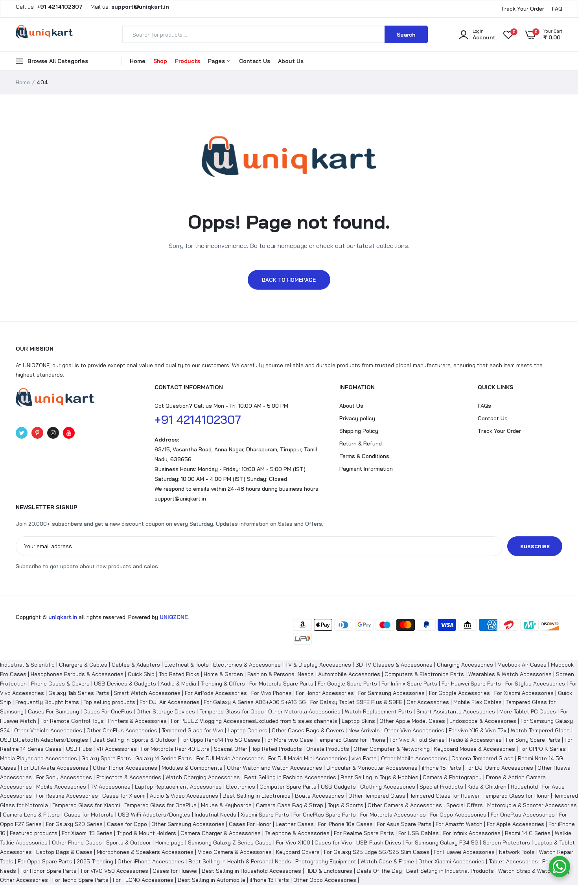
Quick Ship (141, 674)
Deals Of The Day (379, 870)
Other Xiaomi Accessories (451, 861)
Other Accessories (24, 879)
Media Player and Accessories (38, 758)
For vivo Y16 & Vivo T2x (477, 730)
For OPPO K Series (542, 748)
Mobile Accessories (61, 786)
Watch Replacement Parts (378, 711)
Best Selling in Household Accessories (251, 870)
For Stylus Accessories (535, 683)
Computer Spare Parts (288, 786)
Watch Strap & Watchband (532, 870)
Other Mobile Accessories (414, 758)
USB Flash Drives (378, 842)
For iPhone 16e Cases (345, 824)
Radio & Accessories (475, 739)
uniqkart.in (62, 617)
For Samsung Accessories (391, 693)
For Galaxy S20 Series (74, 824)
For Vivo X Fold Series (417, 739)
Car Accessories (428, 702)
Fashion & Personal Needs (280, 674)
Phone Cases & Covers (60, 683)
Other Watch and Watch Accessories (274, 767)
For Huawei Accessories (464, 851)
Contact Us (254, 61)
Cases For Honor (250, 824)
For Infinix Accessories (472, 833)
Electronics (240, 786)
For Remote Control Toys (72, 720)
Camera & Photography (452, 777)
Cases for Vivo (333, 842)
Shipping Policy (358, 430)
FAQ (557, 8)
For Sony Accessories (64, 777)
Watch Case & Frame (387, 861)
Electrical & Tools (186, 664)
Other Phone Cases (77, 842)
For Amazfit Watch (459, 824)
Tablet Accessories (513, 861)
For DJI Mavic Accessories (230, 758)
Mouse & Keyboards (226, 805)
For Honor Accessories (325, 693)
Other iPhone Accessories (151, 861)
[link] (556, 828)
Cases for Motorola (89, 814)
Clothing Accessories (387, 786)
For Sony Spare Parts (533, 739)
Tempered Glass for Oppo (231, 711)
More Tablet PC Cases (527, 711)
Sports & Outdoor (128, 842)
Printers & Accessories (137, 720)
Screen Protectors (506, 842)
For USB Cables (418, 833)
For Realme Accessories (67, 795)
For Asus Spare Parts (404, 824)
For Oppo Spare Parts (45, 861)
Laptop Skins (358, 720)
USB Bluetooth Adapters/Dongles (44, 739)
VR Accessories (116, 748)
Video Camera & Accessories (235, 851)
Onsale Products (327, 748)
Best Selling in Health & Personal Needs (239, 861)
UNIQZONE (174, 617)
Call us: (50, 6)
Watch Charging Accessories (203, 777)
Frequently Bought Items (47, 702)
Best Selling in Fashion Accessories (290, 777)
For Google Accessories (459, 693)
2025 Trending (95, 861)
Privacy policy (357, 418)
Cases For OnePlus (107, 711)
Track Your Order (522, 8)
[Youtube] (69, 433)
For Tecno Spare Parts (80, 879)
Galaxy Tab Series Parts (78, 693)
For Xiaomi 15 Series (87, 833)
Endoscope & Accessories (482, 720)
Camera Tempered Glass (482, 758)
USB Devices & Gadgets (125, 683)
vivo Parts (364, 758)
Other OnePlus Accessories (122, 730)
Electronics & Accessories (247, 664)
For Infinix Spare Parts (409, 683)
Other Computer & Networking (391, 748)
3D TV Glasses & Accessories (394, 664)
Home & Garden (223, 674)
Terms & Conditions (364, 456)
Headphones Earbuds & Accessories (77, 674)
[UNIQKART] (44, 34)
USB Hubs (79, 748)
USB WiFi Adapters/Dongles (154, 814)
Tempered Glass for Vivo (192, 730)
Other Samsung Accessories (188, 824)
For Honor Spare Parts (48, 870)
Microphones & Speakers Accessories (145, 851)
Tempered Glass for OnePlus (160, 805)
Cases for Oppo (127, 824)
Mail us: (126, 6)
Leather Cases (295, 824)
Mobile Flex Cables (477, 702)
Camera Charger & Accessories (220, 833)
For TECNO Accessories (143, 879)
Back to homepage (289, 280)
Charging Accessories (465, 664)
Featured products (33, 833)
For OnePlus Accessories (523, 814)
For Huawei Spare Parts (471, 683)
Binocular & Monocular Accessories (372, 767)
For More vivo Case (289, 739)
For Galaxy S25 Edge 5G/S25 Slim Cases (376, 851)
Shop (160, 61)
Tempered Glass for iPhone (351, 739)
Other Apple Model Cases (412, 720)
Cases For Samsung (53, 711)
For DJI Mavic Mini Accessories (307, 758)
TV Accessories (110, 786)
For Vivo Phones (271, 693)
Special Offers (464, 805)
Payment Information (366, 468)
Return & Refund (360, 443)
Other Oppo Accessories (324, 879)
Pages (217, 61)
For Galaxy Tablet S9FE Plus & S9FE (356, 702)
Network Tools (517, 851)
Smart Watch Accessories (147, 693)
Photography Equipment (325, 861)
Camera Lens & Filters (31, 814)
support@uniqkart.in (180, 498)
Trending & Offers (223, 683)
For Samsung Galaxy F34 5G (442, 842)
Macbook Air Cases (522, 664)
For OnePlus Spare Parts (324, 814)
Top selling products (109, 702)
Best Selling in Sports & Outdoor (134, 739)
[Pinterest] (37, 433)
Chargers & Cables (83, 664)
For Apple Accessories (515, 824)
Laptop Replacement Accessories (178, 786)
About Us (291, 61)
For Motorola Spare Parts (281, 683)
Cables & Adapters (136, 664)
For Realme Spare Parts (364, 833)
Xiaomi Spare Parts (265, 814)
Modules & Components (192, 767)
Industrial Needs (215, 814)
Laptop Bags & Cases (64, 851)
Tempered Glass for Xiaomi (86, 805)
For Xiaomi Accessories (524, 693)
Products (187, 61)
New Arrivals (364, 730)
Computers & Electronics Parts (424, 674)
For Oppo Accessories (458, 814)
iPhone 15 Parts (441, 767)
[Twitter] (22, 433)
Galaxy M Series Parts (163, 758)
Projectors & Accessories (128, 777)
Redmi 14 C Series (527, 833)
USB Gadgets (338, 786)
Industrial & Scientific (27, 664)
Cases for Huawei (175, 870)
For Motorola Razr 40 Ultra (175, 748)
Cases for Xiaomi (123, 795)
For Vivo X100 (293, 842)
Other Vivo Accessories (414, 730)
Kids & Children (487, 786)
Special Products (441, 786)
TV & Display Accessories (318, 664)
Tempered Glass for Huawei (444, 795)
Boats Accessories (319, 795)
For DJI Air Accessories (169, 702)
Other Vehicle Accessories (48, 730)
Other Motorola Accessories (304, 711)
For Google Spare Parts (347, 683)
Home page (169, 842)
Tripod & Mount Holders (146, 833)
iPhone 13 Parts (269, 879)
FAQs (484, 405)
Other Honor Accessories (125, 767)
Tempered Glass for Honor (516, 795)
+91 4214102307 (198, 419)
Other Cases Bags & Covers (308, 730)
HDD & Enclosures (329, 870)
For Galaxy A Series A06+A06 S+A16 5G (255, 702)
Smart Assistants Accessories (455, 711)
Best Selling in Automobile (211, 879)
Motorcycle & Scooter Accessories (532, 805)
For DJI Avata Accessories (54, 767)
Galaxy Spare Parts (106, 758)
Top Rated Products (277, 748)
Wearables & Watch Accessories (510, 674)
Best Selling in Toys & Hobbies (379, 777)
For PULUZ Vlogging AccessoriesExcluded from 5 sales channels (254, 720)
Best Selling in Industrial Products (450, 870)
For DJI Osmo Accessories (499, 767)
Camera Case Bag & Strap (289, 805)
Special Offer (230, 748)
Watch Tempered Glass (540, 730)
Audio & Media (178, 683)
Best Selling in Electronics (257, 795)
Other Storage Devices (165, 711)
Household (524, 786)
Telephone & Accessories (297, 833)
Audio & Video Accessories (184, 795)
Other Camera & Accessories (405, 805)
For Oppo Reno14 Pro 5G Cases (220, 739)
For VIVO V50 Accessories (114, 870)
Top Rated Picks (179, 674)
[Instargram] (53, 433)
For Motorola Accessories (393, 814)
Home (137, 61)
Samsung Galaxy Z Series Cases (230, 842)
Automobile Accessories (349, 674)
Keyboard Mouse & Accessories (474, 748)
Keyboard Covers (298, 851)
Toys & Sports (345, 805)
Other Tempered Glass (376, 795)
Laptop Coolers (247, 730)
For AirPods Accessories (216, 693)
